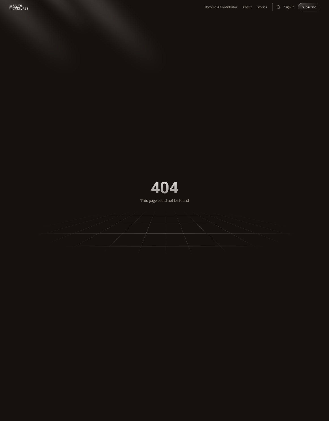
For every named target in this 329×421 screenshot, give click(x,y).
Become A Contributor (221, 7)
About (247, 7)
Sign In (289, 7)
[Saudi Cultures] (19, 7)
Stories (262, 7)
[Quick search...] (278, 7)
